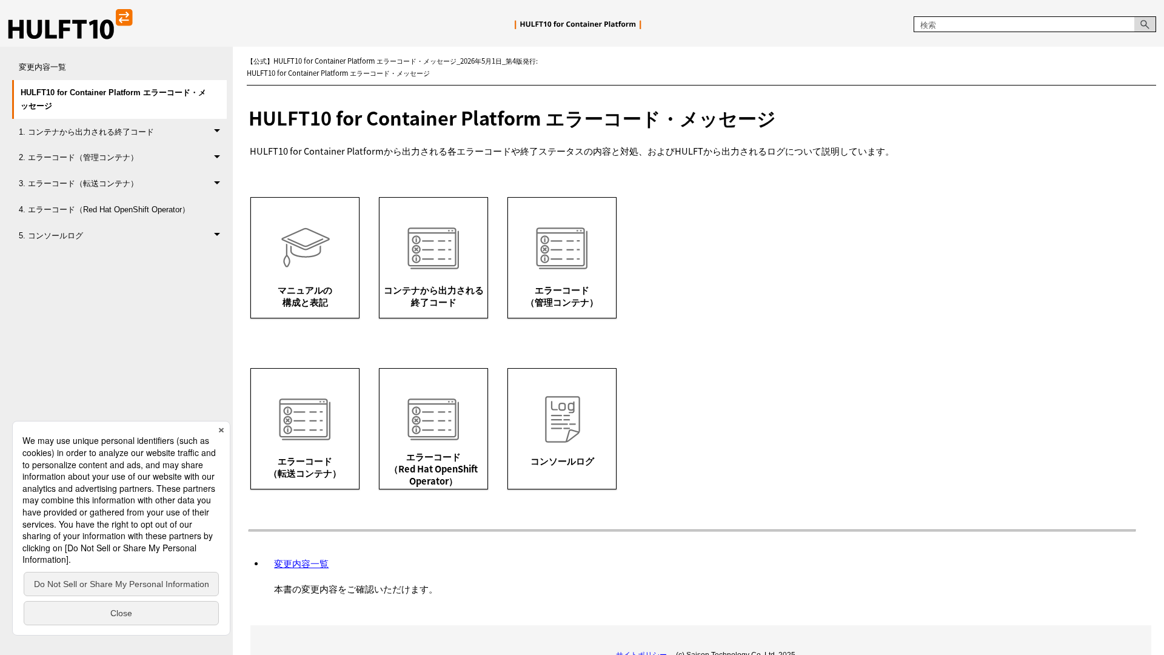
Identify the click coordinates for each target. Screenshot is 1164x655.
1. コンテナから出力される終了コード (86, 131)
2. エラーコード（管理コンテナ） (78, 157)
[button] (1145, 24)
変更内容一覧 (42, 67)
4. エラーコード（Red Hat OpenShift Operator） (104, 209)
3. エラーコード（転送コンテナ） (78, 183)
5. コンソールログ (51, 235)
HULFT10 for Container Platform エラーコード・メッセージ (113, 99)
